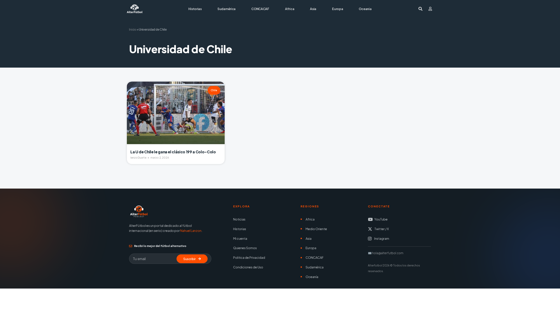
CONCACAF (260, 9)
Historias (194, 9)
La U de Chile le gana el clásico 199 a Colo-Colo (173, 151)
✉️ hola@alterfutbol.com (385, 253)
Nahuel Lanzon (190, 231)
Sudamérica (226, 9)
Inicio (132, 29)
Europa (337, 9)
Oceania (365, 9)
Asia (313, 9)
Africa (289, 9)
